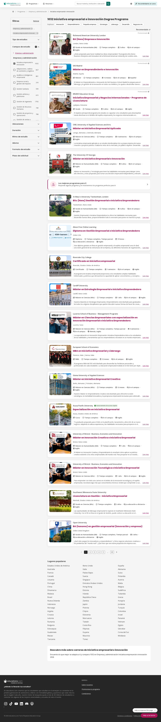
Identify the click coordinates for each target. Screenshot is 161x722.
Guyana (86, 632)
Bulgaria (50, 625)
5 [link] (103, 552)
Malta (120, 583)
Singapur (86, 579)
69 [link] (112, 552)
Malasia (50, 593)
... (107, 552)
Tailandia (122, 593)
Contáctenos (86, 694)
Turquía (121, 607)
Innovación (60, 24)
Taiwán (86, 621)
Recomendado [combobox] (142, 29)
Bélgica (121, 586)
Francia (50, 572)
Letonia (50, 618)
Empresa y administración (24, 53)
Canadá (50, 576)
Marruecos (87, 618)
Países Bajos (88, 572)
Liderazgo (114, 24)
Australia (51, 569)
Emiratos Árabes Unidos (93, 583)
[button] (22, 28)
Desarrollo (125, 24)
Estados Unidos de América (58, 565)
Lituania (50, 579)
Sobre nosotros (87, 685)
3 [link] (94, 552)
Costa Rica (87, 625)
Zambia (86, 600)
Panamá (121, 618)
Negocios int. (138, 24)
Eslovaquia (51, 628)
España (121, 565)
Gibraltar (121, 628)
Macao (50, 635)
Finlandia (121, 576)
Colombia (122, 611)
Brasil (49, 597)
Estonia (86, 590)
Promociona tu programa (91, 689)
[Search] (108, 4)
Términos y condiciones (124, 716)
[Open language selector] (131, 4)
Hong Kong (87, 586)
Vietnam (121, 621)
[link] (62, 12)
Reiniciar (36, 21)
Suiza (120, 572)
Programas (33, 4)
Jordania (121, 604)
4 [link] (98, 552)
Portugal (51, 583)
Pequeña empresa (89, 24)
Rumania (51, 621)
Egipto (120, 625)
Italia (85, 569)
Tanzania (51, 639)
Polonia (86, 607)
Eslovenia (86, 614)
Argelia (50, 611)
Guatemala (51, 632)
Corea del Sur (123, 632)
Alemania (122, 569)
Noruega (51, 607)
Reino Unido (88, 565)
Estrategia (103, 24)
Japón (85, 604)
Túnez (85, 639)
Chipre (85, 611)
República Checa (89, 597)
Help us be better (149, 715)
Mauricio (86, 635)
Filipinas (86, 628)
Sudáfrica (122, 590)
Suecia (85, 576)
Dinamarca (51, 590)
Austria (121, 579)
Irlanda (85, 593)
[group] (103, 24)
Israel (120, 614)
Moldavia (121, 635)
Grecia (120, 597)
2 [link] (90, 552)
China (49, 586)
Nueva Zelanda (53, 600)
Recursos (49, 4)
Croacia (50, 614)
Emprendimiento (74, 24)
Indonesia (51, 604)
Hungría (121, 600)
